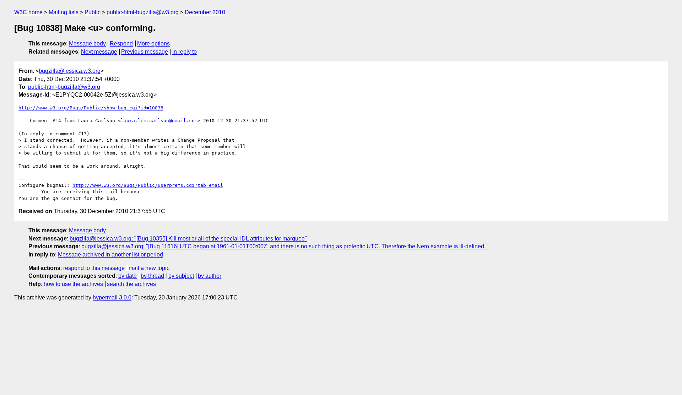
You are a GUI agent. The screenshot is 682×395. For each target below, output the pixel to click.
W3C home (28, 12)
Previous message (144, 52)
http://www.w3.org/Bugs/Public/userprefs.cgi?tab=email (147, 185)
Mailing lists (64, 12)
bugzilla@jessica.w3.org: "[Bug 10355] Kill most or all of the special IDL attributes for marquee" (188, 239)
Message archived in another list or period (110, 254)
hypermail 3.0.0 (112, 297)
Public (93, 12)
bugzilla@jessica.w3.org (70, 71)
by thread (152, 276)
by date (127, 276)
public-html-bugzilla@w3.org (143, 12)
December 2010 (205, 12)
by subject (181, 276)
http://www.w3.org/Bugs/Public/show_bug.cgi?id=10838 (90, 107)
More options (153, 43)
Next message (99, 52)
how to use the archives (73, 284)
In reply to (184, 52)
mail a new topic (149, 268)
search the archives (131, 284)
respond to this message (94, 268)
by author (209, 276)
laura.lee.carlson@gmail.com (159, 120)
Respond (121, 43)
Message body (87, 43)
